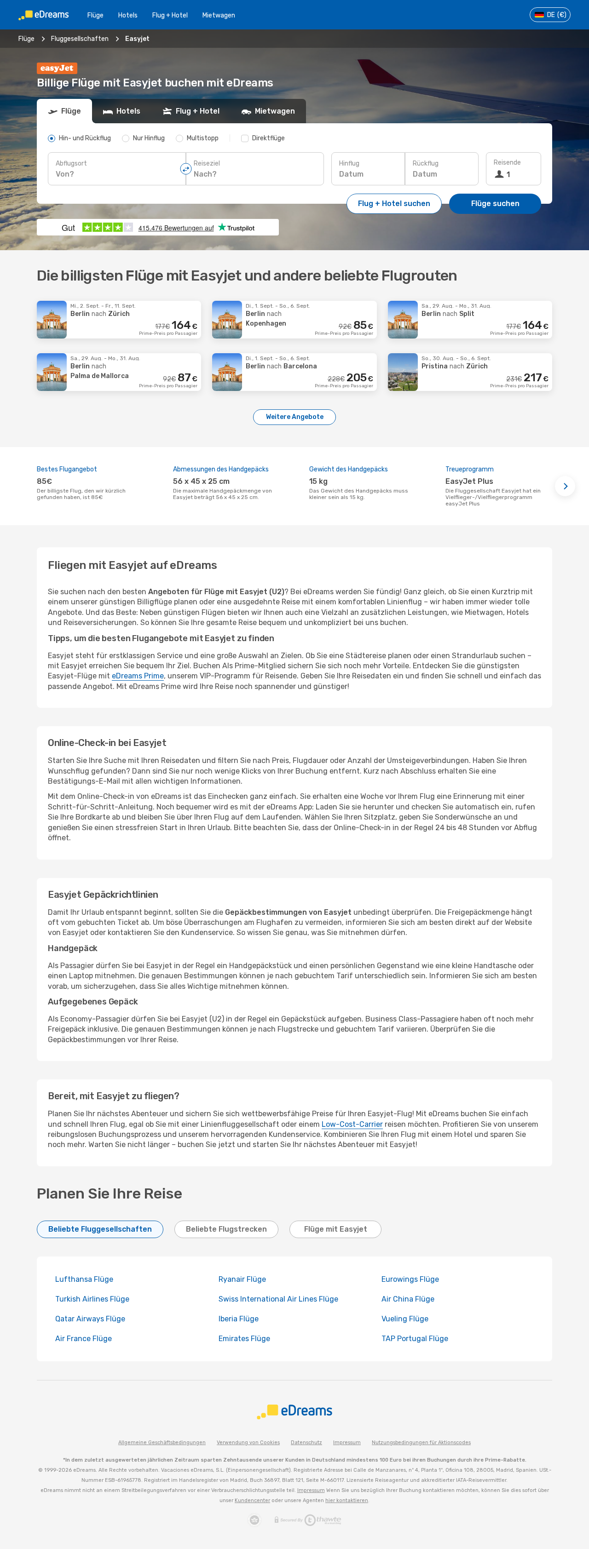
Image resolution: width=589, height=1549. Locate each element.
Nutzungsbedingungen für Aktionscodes (421, 1443)
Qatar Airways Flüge (90, 1318)
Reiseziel (207, 163)
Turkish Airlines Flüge (92, 1299)
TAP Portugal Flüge (414, 1338)
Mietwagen (218, 15)
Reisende (507, 162)
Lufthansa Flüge (84, 1279)
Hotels (128, 15)
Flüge (95, 15)
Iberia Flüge (239, 1318)
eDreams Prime (138, 675)
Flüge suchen (495, 203)
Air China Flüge (407, 1299)
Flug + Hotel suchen (394, 203)
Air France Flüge (83, 1338)
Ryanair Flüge (242, 1279)
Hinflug (349, 163)
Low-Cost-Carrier (352, 1124)
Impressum (347, 1443)
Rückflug (426, 163)
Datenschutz (306, 1443)
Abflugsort (71, 163)
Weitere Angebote (294, 417)
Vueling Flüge (404, 1318)
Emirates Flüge (244, 1338)
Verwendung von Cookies (248, 1443)
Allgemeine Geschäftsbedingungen (162, 1443)
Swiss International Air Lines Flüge (278, 1299)
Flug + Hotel (170, 15)
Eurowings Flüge (410, 1279)
